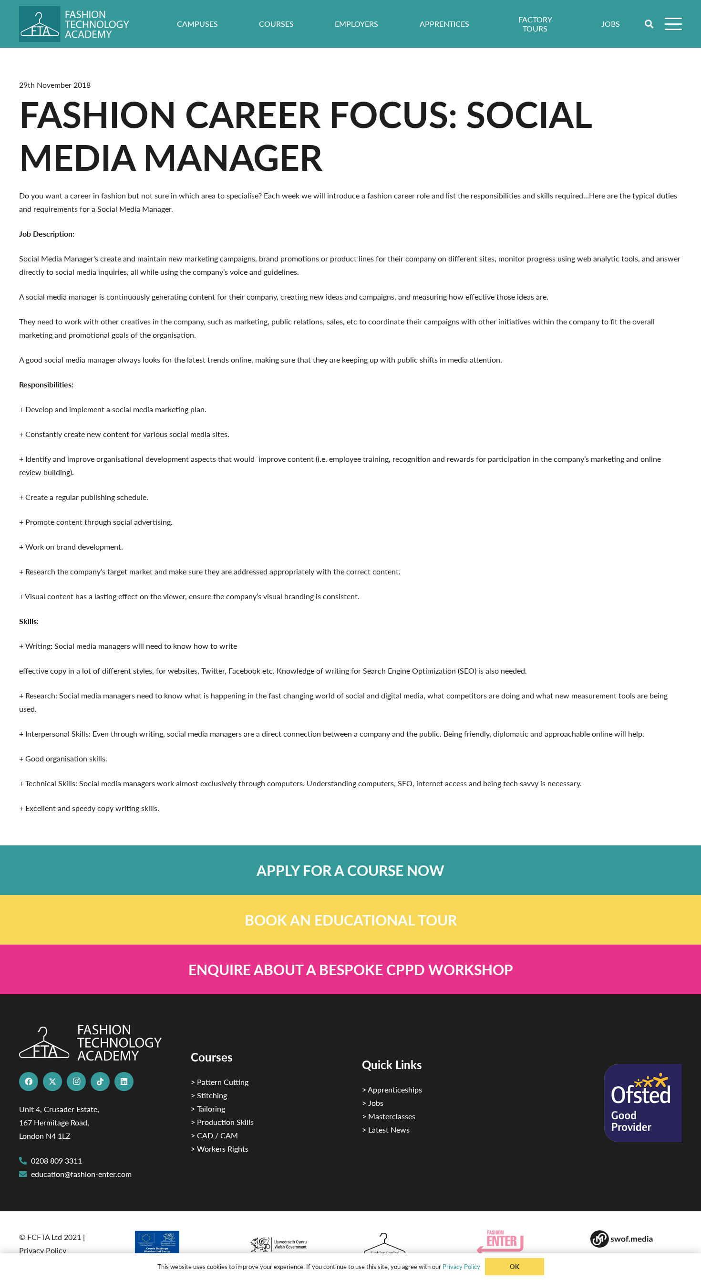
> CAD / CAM (214, 1135)
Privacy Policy (42, 1250)
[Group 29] (522, 1242)
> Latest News (386, 1129)
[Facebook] (28, 1081)
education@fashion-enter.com (81, 1173)
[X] (52, 1081)
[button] (649, 24)
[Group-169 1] (636, 1239)
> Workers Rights (219, 1148)
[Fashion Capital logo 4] (408, 1244)
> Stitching (209, 1095)
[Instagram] (76, 1081)
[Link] (350, 870)
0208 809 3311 (56, 1160)
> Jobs (372, 1102)
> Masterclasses (388, 1116)
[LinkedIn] (124, 1081)
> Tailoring (208, 1108)
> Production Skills (222, 1121)
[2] (179, 1245)
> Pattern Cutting (219, 1081)
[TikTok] (100, 1081)
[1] (293, 1242)
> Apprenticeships (392, 1089)
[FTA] (81, 24)
